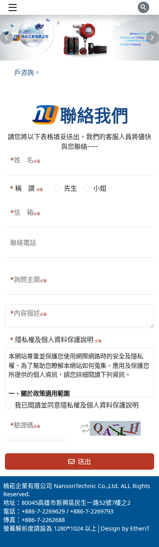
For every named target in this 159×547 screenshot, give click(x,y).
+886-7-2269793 (91, 511)
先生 (70, 188)
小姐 (99, 188)
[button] (6, 37)
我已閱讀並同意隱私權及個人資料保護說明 (77, 405)
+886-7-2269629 (43, 511)
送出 (83, 461)
